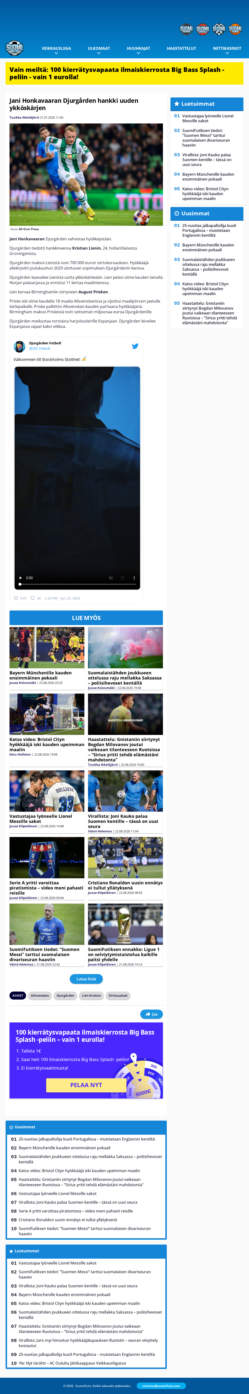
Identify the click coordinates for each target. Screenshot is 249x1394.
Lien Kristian (91, 995)
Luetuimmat (27, 1251)
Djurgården (65, 995)
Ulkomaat (99, 48)
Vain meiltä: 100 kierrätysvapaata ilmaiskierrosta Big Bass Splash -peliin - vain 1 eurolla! (116, 73)
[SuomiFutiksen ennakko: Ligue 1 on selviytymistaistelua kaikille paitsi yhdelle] (125, 924)
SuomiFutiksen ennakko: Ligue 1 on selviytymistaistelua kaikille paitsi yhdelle (124, 954)
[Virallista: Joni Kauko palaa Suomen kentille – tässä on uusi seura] (125, 791)
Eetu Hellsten (20, 754)
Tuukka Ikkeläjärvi (24, 117)
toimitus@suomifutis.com (161, 1386)
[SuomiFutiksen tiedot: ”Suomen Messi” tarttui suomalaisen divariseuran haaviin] (46, 924)
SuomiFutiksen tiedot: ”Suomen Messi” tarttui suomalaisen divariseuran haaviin (44, 954)
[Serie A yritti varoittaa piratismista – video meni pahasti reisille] (46, 858)
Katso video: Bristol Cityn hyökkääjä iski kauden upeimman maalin (46, 744)
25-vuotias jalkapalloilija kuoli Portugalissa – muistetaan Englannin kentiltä (87, 1139)
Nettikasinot (227, 48)
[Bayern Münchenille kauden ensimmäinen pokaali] (46, 648)
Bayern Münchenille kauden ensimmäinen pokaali (40, 675)
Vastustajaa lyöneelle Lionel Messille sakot (40, 818)
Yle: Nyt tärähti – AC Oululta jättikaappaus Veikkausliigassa (72, 1363)
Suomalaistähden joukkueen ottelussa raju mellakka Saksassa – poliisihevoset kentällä (125, 678)
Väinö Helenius (100, 831)
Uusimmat (25, 1127)
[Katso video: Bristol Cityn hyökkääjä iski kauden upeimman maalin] (46, 714)
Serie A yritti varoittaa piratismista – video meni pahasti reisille (46, 888)
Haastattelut (181, 48)
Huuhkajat (138, 48)
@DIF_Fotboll (39, 348)
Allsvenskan (40, 995)
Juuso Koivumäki (22, 682)
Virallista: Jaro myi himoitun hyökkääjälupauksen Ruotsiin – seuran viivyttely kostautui (88, 1343)
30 (39, 598)
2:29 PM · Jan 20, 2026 (62, 598)
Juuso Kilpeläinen (23, 826)
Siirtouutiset (118, 995)
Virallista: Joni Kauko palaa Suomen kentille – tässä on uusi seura (123, 821)
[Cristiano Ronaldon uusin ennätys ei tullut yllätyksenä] (125, 858)
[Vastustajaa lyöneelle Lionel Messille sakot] (46, 791)
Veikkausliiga (56, 48)
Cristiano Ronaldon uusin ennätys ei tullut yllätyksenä (125, 885)
